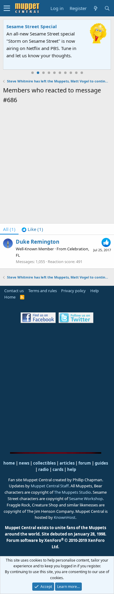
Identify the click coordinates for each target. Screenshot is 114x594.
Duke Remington (37, 241)
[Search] (107, 8)
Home (10, 297)
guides (101, 463)
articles (67, 463)
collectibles (44, 463)
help (71, 469)
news (24, 463)
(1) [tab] (9, 229)
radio (43, 469)
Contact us (14, 290)
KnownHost (64, 517)
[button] (6, 8)
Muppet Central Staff (50, 486)
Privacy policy (73, 290)
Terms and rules (42, 290)
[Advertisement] (57, 165)
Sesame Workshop (86, 498)
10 (82, 73)
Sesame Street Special (31, 26)
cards (58, 469)
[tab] (32, 229)
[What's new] (95, 8)
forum (84, 463)
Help (94, 290)
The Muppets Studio (72, 492)
